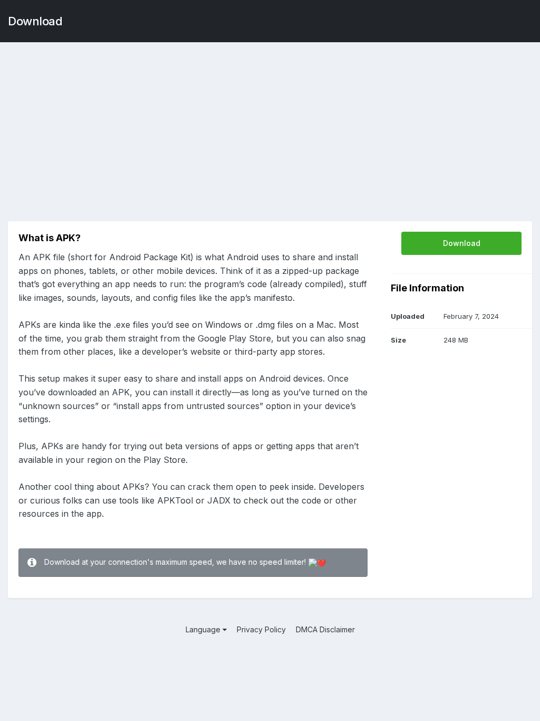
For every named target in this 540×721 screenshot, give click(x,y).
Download (35, 21)
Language (204, 629)
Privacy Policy (261, 629)
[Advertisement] (270, 127)
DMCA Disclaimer (325, 629)
